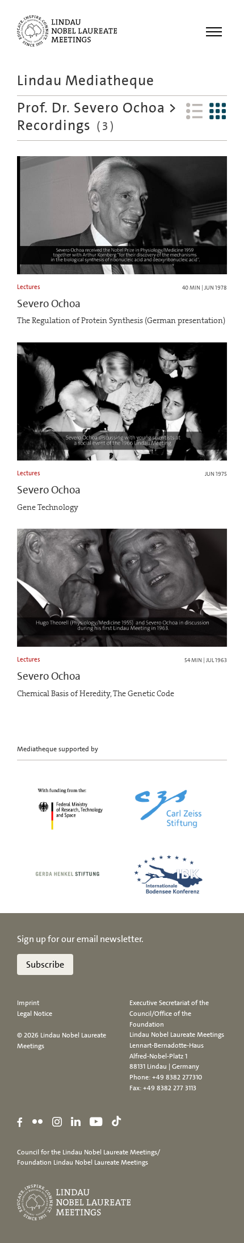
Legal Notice (34, 1013)
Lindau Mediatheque (85, 80)
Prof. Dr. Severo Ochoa (91, 107)
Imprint (28, 1002)
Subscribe (45, 964)
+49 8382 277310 (177, 1077)
